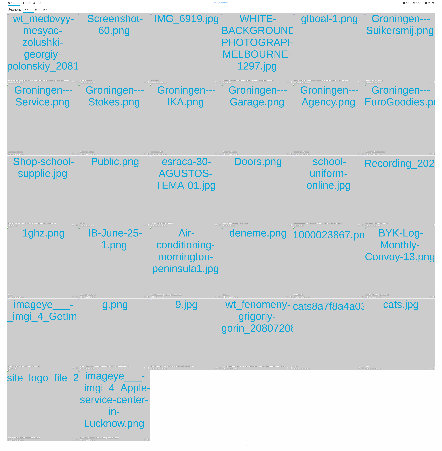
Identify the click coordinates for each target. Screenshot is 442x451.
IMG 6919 (154, 80)
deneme (225, 295)
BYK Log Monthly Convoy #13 (377, 295)
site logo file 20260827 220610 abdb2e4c (24, 438)
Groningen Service (15, 152)
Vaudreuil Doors (230, 225)
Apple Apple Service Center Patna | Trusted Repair (99, 438)
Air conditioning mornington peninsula (166, 295)
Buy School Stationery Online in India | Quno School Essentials (33, 223)
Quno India (13, 225)
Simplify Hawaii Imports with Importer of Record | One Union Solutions (321, 80)
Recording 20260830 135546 (376, 223)
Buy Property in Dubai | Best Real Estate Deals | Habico (172, 366)
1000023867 (298, 295)
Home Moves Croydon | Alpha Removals (23, 366)
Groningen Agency (301, 152)
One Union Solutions (303, 83)
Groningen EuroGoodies (375, 152)
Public (82, 223)
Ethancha (13, 368)
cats (295, 366)
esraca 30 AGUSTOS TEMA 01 (162, 223)
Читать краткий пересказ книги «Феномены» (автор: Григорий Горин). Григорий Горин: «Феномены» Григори (254, 366)
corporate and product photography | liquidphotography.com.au (247, 80)
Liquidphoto (228, 83)
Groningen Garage (229, 152)
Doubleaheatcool (158, 297)
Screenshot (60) (86, 80)
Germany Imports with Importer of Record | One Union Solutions (105, 366)
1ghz (10, 295)
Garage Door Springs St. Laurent (235, 223)
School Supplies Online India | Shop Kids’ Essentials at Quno (318, 223)
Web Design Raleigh (87, 295)
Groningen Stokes (87, 152)
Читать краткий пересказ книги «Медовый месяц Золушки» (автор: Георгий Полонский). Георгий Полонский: (39, 80)
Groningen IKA (157, 152)
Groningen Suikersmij (373, 80)
